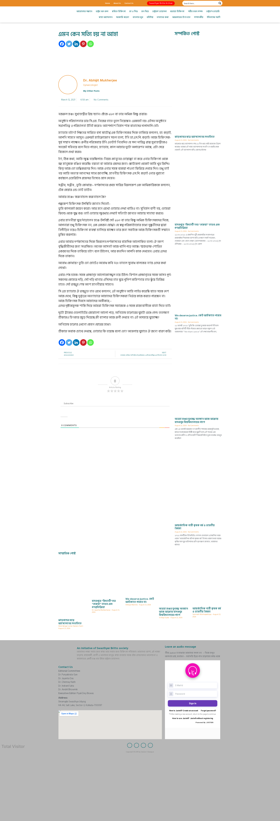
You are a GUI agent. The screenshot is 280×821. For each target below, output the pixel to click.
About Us (117, 3)
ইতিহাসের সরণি (213, 17)
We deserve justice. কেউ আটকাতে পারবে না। (198, 317)
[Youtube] (76, 3)
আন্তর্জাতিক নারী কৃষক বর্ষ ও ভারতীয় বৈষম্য (195, 527)
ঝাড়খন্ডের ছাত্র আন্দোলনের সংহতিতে (195, 137)
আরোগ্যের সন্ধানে (84, 11)
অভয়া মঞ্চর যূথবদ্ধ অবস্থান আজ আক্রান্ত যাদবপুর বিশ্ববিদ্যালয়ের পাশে (196, 420)
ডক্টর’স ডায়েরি (212, 11)
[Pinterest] (83, 44)
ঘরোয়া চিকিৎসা (177, 11)
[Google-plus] (71, 3)
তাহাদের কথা (163, 17)
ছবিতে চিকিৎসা (119, 11)
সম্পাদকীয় (198, 17)
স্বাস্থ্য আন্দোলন (105, 17)
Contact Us (129, 3)
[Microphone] (81, 3)
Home (107, 3)
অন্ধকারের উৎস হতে (181, 17)
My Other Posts (91, 91)
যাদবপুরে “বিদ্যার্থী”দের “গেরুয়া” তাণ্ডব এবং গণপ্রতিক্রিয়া (197, 226)
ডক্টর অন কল (102, 11)
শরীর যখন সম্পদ (195, 11)
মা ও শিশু (133, 11)
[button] (161, 3)
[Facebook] (60, 3)
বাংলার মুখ (138, 17)
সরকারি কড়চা (122, 17)
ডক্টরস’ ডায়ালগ (159, 11)
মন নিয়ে (145, 11)
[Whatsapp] (90, 44)
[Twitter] (65, 3)
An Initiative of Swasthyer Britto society (102, 648)
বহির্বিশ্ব (150, 17)
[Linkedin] (76, 44)
